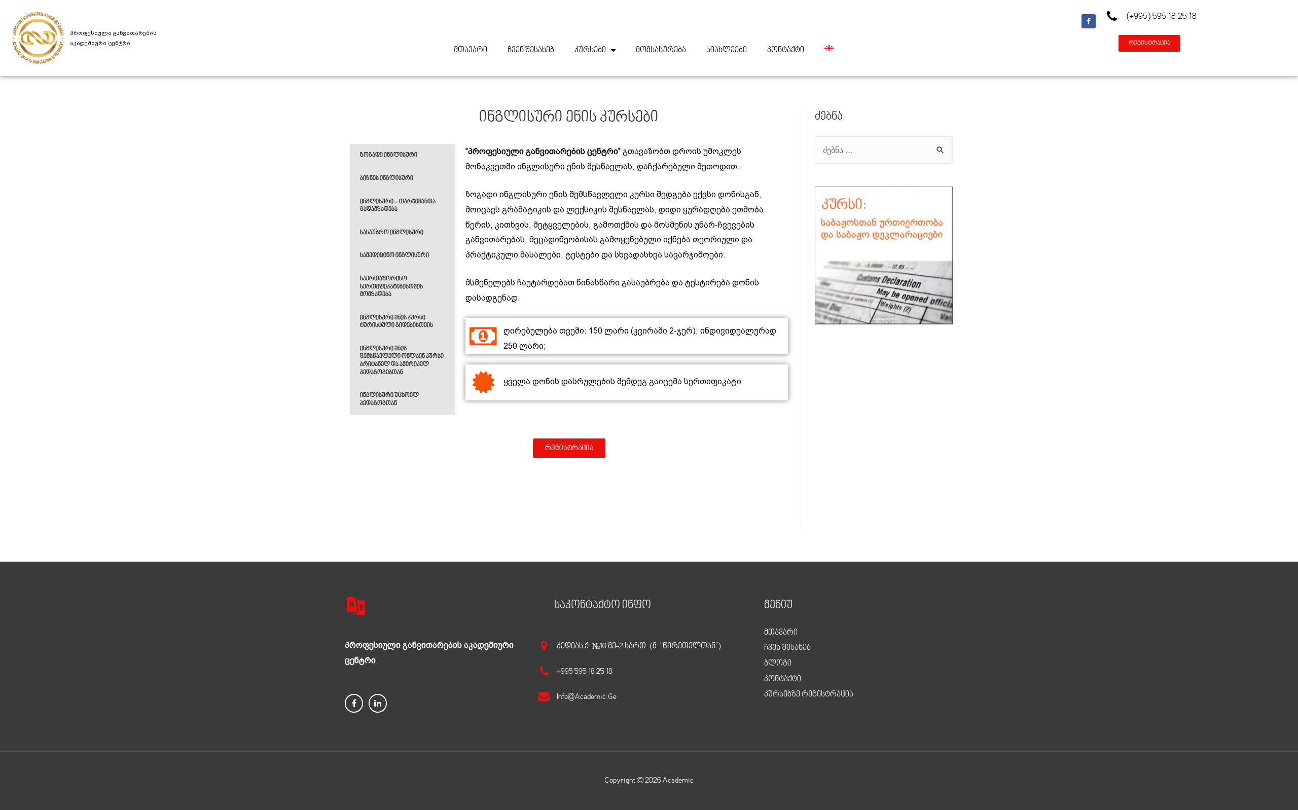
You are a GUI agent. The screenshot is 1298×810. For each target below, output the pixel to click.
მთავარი (470, 50)
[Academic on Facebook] (354, 703)
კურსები (590, 50)
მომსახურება (661, 50)
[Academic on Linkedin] (378, 703)
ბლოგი (777, 663)
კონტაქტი (785, 50)
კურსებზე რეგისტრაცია (808, 694)
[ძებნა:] (884, 150)
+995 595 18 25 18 (584, 671)
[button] (1149, 43)
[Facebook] (1088, 21)
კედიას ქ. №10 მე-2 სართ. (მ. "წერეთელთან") (639, 646)
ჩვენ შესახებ (531, 50)
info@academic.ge (587, 697)
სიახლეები (726, 50)
